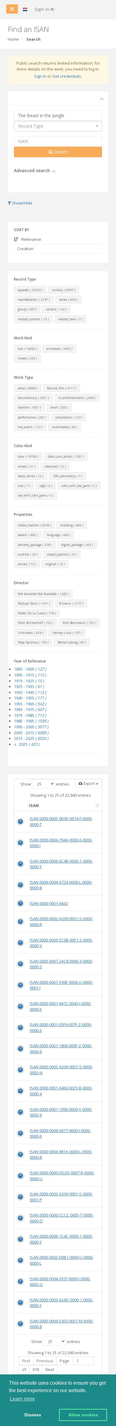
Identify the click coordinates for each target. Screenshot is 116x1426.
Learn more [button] (22, 1398)
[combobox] (58, 126)
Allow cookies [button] (83, 1414)
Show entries (44, 784)
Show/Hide (21, 203)
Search (60, 152)
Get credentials (66, 76)
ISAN (34, 805)
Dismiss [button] (32, 1414)
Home (13, 39)
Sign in (42, 9)
